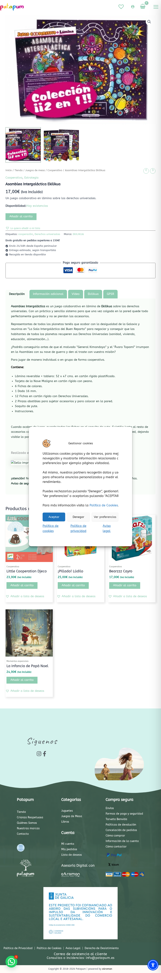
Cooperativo (55, 170)
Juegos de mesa (35, 170)
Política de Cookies (104, 505)
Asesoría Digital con (78, 865)
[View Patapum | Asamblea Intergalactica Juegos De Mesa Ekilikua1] (23, 145)
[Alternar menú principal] (156, 7)
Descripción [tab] (17, 294)
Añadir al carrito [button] (22, 585)
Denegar (78, 517)
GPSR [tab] (110, 294)
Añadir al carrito (21, 216)
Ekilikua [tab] (93, 294)
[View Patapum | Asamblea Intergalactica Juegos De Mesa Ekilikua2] (61, 145)
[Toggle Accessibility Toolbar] (153, 965)
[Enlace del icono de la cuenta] (132, 6)
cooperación (25, 234)
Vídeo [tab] (76, 294)
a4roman (107, 969)
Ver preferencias (105, 517)
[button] (149, 21)
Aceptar (53, 517)
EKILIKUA (78, 234)
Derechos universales (47, 234)
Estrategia (31, 177)
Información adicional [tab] (48, 294)
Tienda (19, 170)
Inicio (8, 170)
